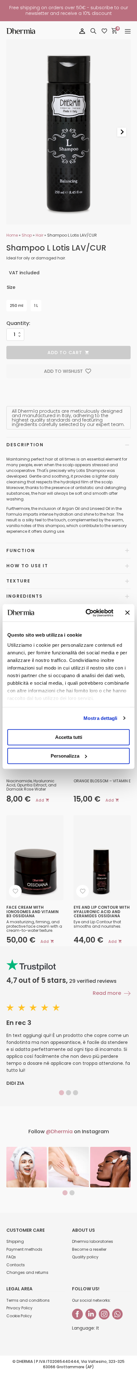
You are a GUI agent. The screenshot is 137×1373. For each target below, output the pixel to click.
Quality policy (85, 1257)
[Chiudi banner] (127, 613)
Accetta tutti (68, 737)
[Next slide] (121, 132)
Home (12, 235)
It (97, 1328)
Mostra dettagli (100, 718)
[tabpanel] (26, 1167)
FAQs (11, 1257)
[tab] (61, 1092)
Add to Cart (64, 352)
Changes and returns (27, 1272)
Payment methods (24, 1249)
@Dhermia (59, 1131)
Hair (39, 235)
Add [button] (40, 800)
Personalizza (65, 756)
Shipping (15, 1241)
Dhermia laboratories (92, 1241)
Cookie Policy (19, 1316)
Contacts (15, 1265)
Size (11, 287)
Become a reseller (89, 1249)
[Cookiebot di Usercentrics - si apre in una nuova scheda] (86, 613)
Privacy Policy (19, 1308)
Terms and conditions (28, 1300)
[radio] (16, 305)
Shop (27, 235)
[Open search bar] (93, 31)
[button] (68, 371)
